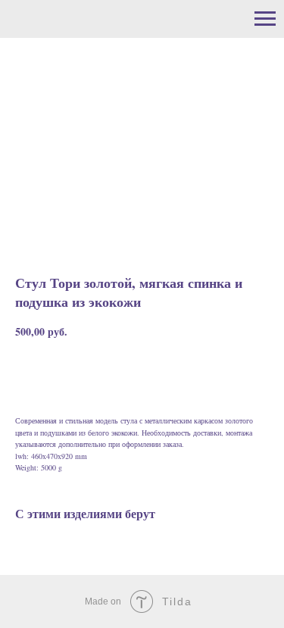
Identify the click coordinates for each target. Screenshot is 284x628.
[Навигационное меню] (265, 19)
